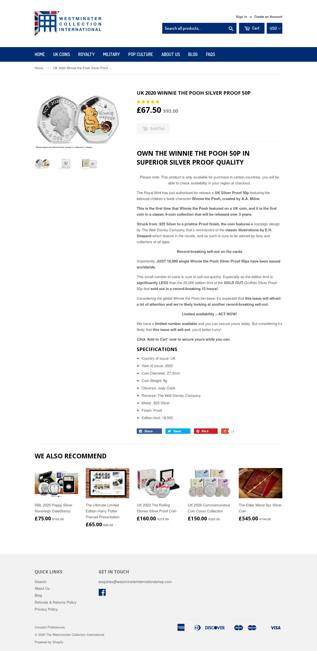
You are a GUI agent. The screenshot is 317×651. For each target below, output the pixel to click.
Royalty (86, 54)
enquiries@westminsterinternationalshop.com (135, 581)
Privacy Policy (46, 609)
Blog (193, 54)
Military (111, 54)
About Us (170, 54)
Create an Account (268, 16)
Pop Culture (140, 54)
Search (40, 581)
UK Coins (61, 54)
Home (40, 54)
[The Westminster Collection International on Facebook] (102, 593)
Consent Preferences (50, 627)
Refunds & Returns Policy (56, 602)
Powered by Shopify (49, 642)
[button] (148, 101)
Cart (255, 27)
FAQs (210, 54)
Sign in (241, 16)
